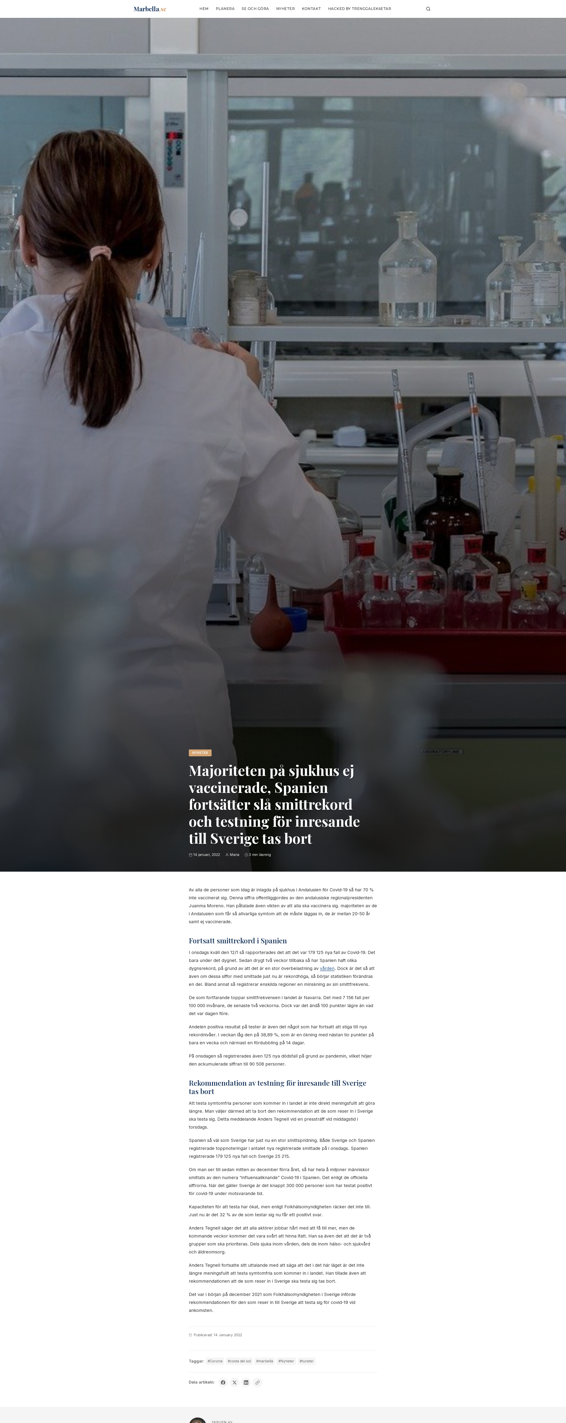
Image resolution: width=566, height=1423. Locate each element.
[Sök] (428, 9)
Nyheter (285, 9)
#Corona (215, 1361)
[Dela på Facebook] (223, 1382)
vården (327, 968)
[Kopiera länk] (257, 1382)
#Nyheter (286, 1361)
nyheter (200, 753)
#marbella (264, 1361)
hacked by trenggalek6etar (359, 9)
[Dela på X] (234, 1382)
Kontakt (311, 9)
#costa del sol (239, 1361)
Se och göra (255, 9)
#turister (307, 1361)
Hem (204, 9)
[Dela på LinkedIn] (246, 1382)
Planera (225, 9)
